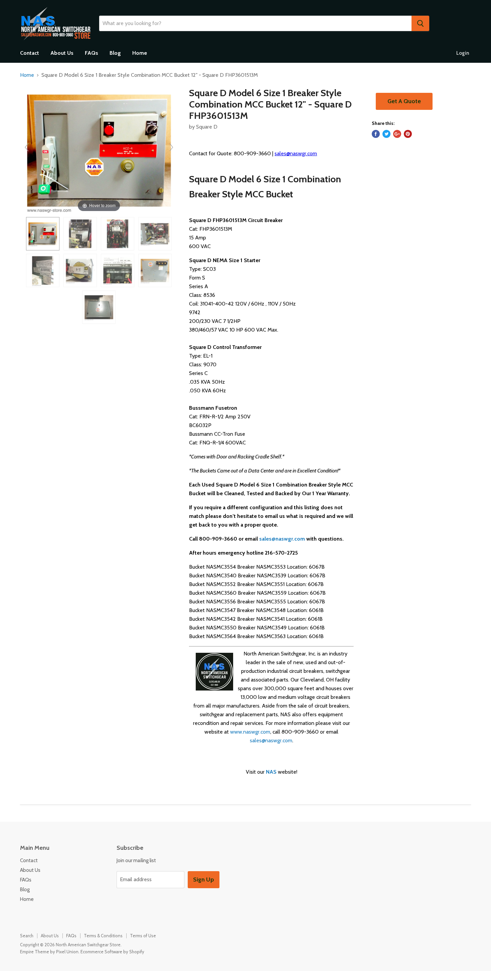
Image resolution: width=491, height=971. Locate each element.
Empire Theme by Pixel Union (49, 951)
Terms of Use (143, 935)
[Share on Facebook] (376, 134)
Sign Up (203, 879)
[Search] (420, 23)
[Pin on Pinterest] (408, 134)
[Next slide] (171, 147)
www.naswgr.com (250, 732)
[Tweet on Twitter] (386, 134)
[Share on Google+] (397, 134)
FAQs (91, 53)
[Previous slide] (26, 147)
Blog (115, 53)
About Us (61, 53)
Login (462, 53)
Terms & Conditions (103, 935)
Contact (29, 53)
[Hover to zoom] (99, 150)
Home (139, 53)
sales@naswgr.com (296, 153)
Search (26, 935)
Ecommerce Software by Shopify (112, 951)
